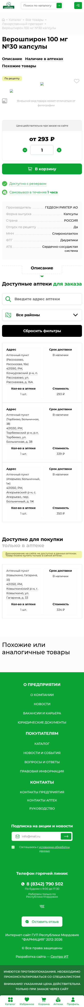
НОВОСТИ (42, 704)
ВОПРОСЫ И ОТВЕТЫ (42, 762)
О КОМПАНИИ (42, 695)
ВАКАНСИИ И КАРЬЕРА (42, 713)
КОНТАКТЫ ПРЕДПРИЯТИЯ (42, 792)
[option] (42, 84)
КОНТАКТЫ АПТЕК (42, 800)
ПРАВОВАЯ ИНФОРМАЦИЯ (42, 771)
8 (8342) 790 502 (45, 884)
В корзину (45, 169)
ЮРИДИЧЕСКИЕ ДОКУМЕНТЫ (42, 722)
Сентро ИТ (60, 957)
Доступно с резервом (27, 184)
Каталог (10, 1004)
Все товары (34, 20)
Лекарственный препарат (22, 24)
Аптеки (58, 1004)
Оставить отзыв (45, 922)
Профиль (73, 1004)
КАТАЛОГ (42, 744)
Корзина (44, 1004)
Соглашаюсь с (44, 848)
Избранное (27, 1004)
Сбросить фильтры (42, 331)
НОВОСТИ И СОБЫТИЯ (42, 753)
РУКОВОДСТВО (42, 808)
